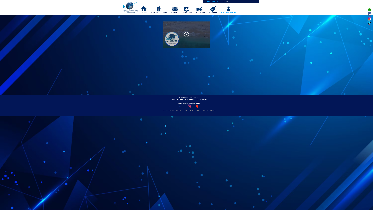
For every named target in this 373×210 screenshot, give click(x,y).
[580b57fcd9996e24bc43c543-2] (369, 10)
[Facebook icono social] (369, 14)
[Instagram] (189, 106)
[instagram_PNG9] (369, 19)
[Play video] (186, 34)
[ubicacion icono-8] (197, 106)
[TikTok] (369, 23)
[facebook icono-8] (180, 106)
